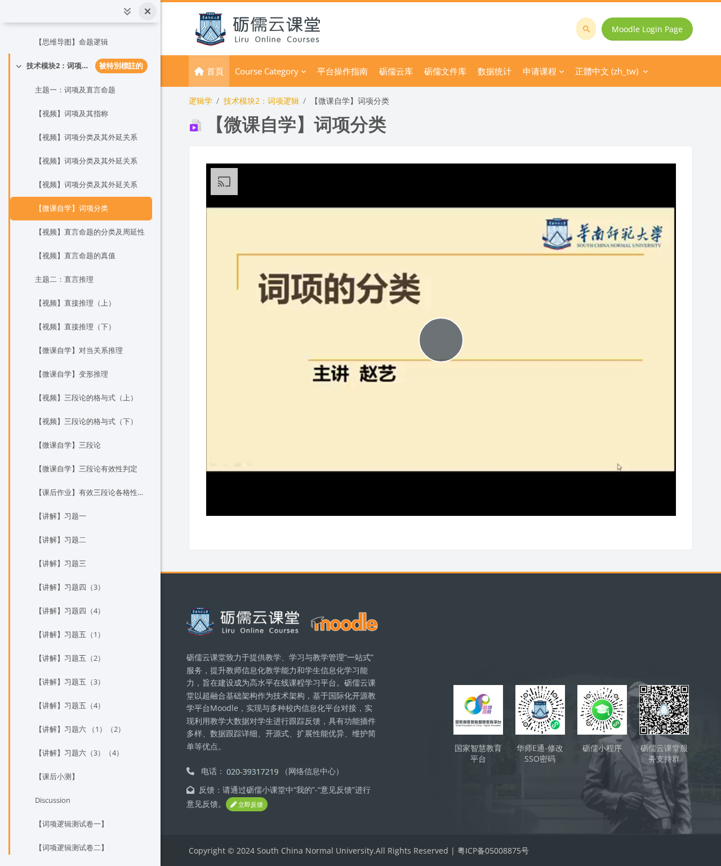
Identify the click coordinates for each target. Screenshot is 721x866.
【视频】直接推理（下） (75, 326)
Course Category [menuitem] (267, 71)
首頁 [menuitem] (215, 71)
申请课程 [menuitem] (540, 71)
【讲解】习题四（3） (70, 587)
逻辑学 (200, 100)
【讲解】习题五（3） (70, 682)
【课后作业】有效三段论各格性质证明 (91, 492)
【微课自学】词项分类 (71, 208)
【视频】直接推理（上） (75, 303)
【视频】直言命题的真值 (75, 255)
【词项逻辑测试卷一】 (71, 824)
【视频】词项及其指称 (71, 113)
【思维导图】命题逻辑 (71, 42)
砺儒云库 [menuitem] (396, 71)
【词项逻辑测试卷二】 (71, 847)
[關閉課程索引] (148, 11)
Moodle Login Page (647, 29)
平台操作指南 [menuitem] (342, 71)
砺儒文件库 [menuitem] (445, 71)
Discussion (52, 800)
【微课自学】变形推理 (71, 374)
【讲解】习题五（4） (70, 705)
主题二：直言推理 (64, 279)
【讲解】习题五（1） (70, 634)
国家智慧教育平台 (478, 753)
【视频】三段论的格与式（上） (86, 397)
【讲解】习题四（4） (70, 611)
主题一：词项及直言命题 (75, 90)
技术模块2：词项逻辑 (58, 65)
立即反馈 (250, 804)
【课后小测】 (57, 776)
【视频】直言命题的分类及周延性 (90, 232)
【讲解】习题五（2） (70, 658)
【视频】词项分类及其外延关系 (86, 137)
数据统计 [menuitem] (494, 71)
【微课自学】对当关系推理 (79, 350)
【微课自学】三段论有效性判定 (86, 468)
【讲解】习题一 (60, 516)
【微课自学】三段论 (68, 445)
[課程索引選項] (127, 11)
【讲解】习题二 (60, 539)
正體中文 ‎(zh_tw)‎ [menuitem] (606, 71)
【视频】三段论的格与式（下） (86, 421)
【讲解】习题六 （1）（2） (80, 729)
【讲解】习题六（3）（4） (79, 753)
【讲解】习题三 (60, 563)
